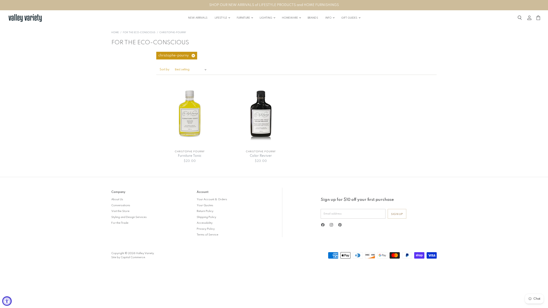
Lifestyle (221, 18)
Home (115, 32)
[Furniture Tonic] (189, 113)
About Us (117, 199)
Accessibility (205, 223)
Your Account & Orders (212, 199)
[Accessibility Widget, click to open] (7, 301)
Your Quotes (205, 205)
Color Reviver (261, 156)
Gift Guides (349, 18)
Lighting (266, 18)
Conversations (120, 205)
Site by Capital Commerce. (128, 257)
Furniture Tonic (189, 156)
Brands (313, 18)
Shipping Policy (206, 217)
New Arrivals (197, 18)
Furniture (244, 18)
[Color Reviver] (261, 113)
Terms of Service (207, 234)
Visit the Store (120, 211)
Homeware (290, 18)
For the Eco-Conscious (139, 32)
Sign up (397, 214)
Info (328, 18)
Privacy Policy (206, 229)
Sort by (165, 69)
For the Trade (119, 223)
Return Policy (205, 211)
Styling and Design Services (129, 217)
